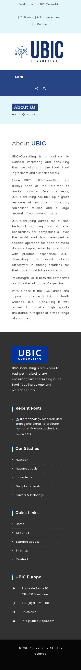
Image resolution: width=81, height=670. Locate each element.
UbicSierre (29, 612)
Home (16, 114)
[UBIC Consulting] (40, 52)
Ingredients (24, 477)
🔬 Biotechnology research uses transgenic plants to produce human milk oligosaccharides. (39, 423)
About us (22, 533)
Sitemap (28, 17)
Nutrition (22, 460)
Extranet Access (50, 17)
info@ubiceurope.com (38, 621)
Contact (42, 24)
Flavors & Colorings (30, 495)
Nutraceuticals (26, 469)
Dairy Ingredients (28, 486)
